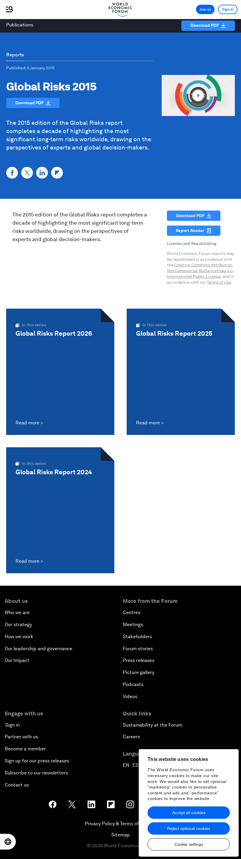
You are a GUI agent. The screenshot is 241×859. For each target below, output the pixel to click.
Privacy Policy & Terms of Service (120, 823)
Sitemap (120, 835)
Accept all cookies (188, 812)
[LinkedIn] (42, 173)
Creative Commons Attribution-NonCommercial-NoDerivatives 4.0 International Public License (200, 271)
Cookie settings (189, 844)
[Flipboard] (57, 173)
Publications (19, 25)
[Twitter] (27, 173)
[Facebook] (12, 173)
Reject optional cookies (188, 828)
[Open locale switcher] (8, 841)
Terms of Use (219, 282)
